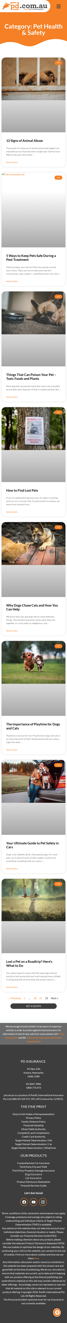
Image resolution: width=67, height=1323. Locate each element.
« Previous (15, 998)
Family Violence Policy (33, 1121)
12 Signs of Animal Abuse (24, 140)
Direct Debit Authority (33, 1129)
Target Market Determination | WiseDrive (33, 1147)
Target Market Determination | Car (33, 1144)
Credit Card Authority (33, 1136)
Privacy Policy (33, 1117)
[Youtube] (33, 1202)
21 (40, 998)
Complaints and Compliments (34, 1132)
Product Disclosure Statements (33, 1181)
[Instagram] (43, 1202)
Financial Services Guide (33, 1185)
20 (35, 998)
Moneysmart (11, 1037)
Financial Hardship (34, 1125)
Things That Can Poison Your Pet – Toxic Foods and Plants (31, 376)
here (36, 1258)
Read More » (12, 162)
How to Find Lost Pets (22, 490)
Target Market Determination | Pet (33, 1140)
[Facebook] (24, 1202)
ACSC (61, 1033)
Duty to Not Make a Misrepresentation (33, 1114)
